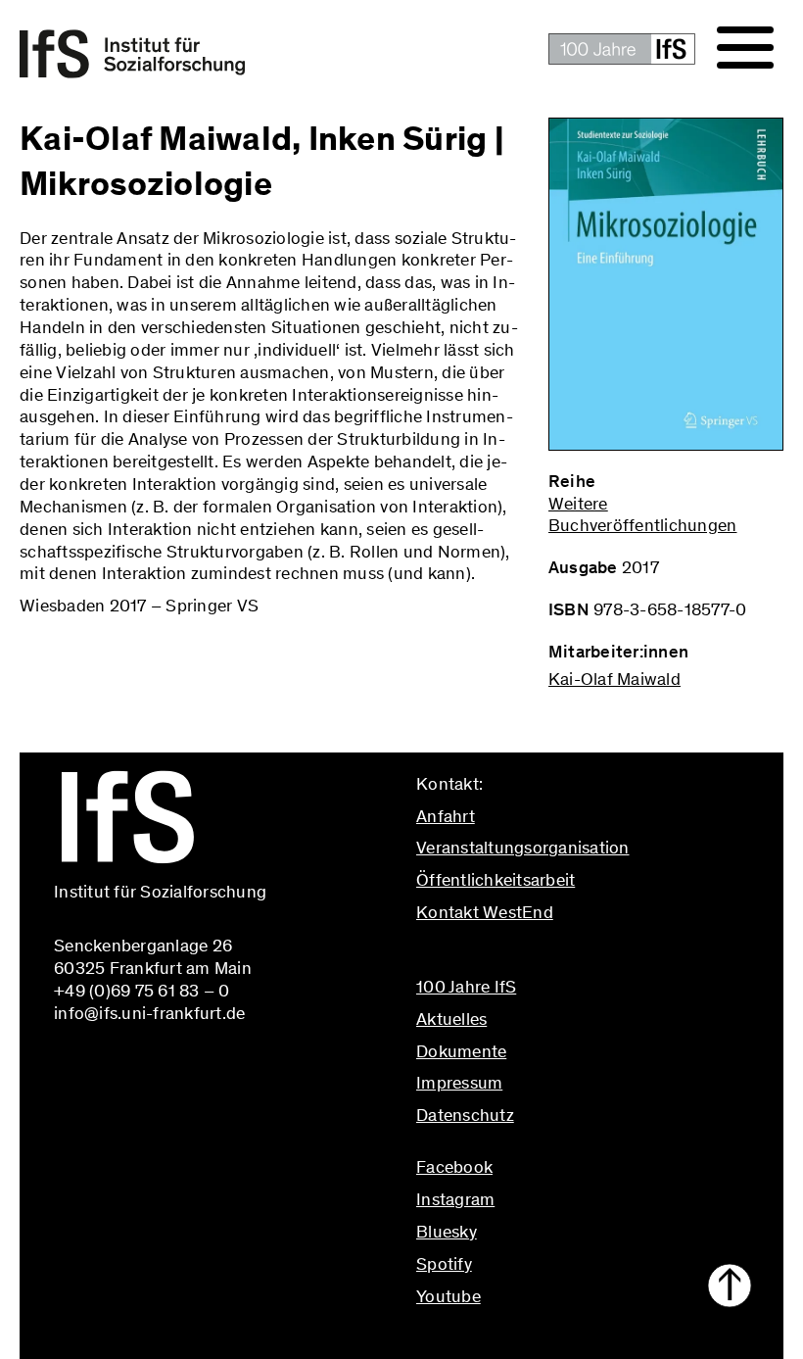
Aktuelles (451, 1019)
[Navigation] (745, 48)
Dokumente (461, 1051)
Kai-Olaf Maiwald (614, 679)
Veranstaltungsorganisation (523, 847)
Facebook (454, 1167)
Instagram (455, 1199)
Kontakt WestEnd (484, 912)
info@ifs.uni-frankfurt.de (511, 954)
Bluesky (446, 1231)
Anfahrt (445, 816)
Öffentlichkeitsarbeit (495, 880)
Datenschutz (465, 1115)
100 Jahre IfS (466, 986)
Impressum (459, 1082)
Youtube (448, 1296)
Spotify (444, 1264)
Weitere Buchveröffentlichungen (642, 515)
